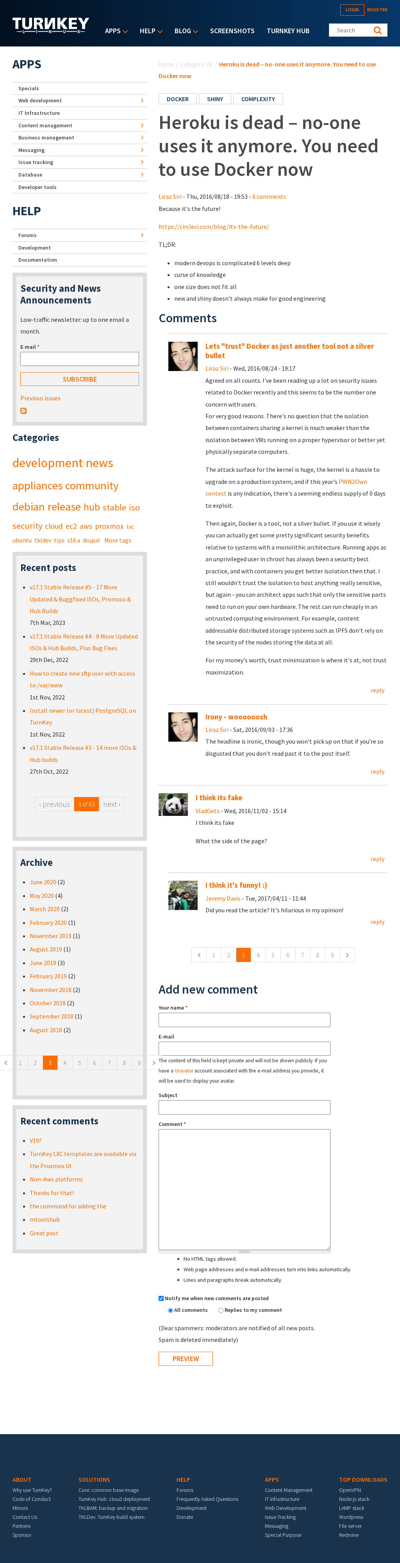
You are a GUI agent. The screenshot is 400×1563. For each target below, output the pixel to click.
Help (145, 31)
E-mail (166, 1036)
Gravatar (184, 1070)
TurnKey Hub (288, 30)
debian (28, 507)
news (99, 463)
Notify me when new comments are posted (217, 1298)
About (22, 1479)
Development (34, 247)
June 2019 (43, 963)
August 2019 (46, 949)
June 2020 (43, 882)
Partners (21, 1525)
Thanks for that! (52, 1193)
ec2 (71, 526)
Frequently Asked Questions (207, 1498)
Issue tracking (35, 162)
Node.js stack (354, 1498)
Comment (172, 1124)
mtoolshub (45, 1219)
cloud (54, 526)
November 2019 (50, 936)
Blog (181, 31)
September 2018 (51, 1016)
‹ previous (54, 804)
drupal (91, 540)
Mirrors (20, 1507)
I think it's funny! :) (236, 885)
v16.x (73, 540)
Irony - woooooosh (236, 716)
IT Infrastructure (39, 112)
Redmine (349, 1534)
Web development (40, 100)
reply (377, 690)
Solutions (94, 1479)
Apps (111, 31)
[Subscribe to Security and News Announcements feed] (23, 410)
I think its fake (219, 797)
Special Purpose (283, 1534)
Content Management (288, 1489)
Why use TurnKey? (32, 1489)
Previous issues (40, 398)
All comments (191, 1309)
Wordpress (351, 1516)
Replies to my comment (253, 1309)
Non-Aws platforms (56, 1179)
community (91, 485)
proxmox (109, 526)
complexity (258, 99)
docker (178, 99)
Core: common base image (109, 1489)
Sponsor (21, 1534)
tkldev (42, 540)
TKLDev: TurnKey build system (112, 1516)
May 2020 (42, 895)
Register (377, 9)
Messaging (31, 149)
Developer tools (37, 187)
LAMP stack (351, 1507)
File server (350, 1525)
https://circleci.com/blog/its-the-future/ (214, 226)
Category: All (196, 64)
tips (59, 540)
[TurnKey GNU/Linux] (50, 31)
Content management (45, 125)
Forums (27, 235)
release (64, 507)
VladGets (208, 811)
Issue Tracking (280, 1516)
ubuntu (22, 540)
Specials (28, 88)
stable (114, 507)
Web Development (285, 1507)
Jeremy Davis (223, 898)
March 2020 (45, 909)
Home (166, 64)
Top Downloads (363, 1479)
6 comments (269, 196)
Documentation (37, 259)
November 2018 (50, 990)
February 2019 (48, 976)
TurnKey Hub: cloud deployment (114, 1498)
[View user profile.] (183, 355)
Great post (44, 1233)
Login (352, 9)
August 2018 (46, 1030)
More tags (117, 540)
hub (92, 507)
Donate (185, 1516)
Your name (173, 1008)
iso (134, 507)
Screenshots (232, 30)
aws (86, 526)
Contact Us (24, 1516)
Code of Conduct (31, 1498)
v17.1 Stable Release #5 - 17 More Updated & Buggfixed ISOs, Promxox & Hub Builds (80, 599)
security (27, 525)
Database (30, 174)
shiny (215, 99)
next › (111, 804)
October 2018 (48, 1003)
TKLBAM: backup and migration (113, 1507)
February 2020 (48, 922)
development (47, 463)
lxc (130, 526)
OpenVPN (350, 1489)
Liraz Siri (170, 196)
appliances (37, 485)
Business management (46, 137)
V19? (36, 1140)
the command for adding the (68, 1206)
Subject (168, 1095)
